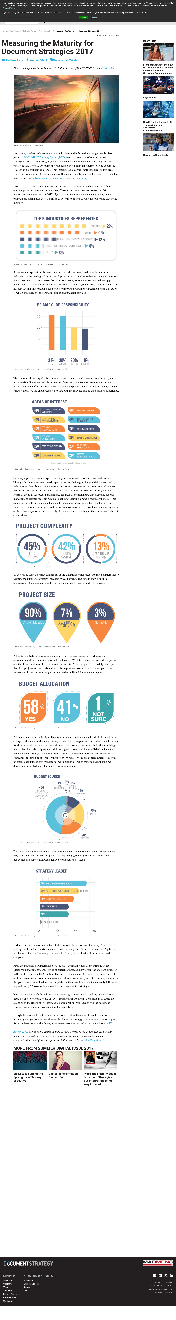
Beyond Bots (150, 97)
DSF (111, 1023)
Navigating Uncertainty (155, 155)
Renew (27, 1287)
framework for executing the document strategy (61, 178)
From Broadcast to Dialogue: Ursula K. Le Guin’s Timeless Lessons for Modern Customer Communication (158, 68)
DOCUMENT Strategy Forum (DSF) (44, 157)
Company (9, 1275)
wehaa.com (167, 1293)
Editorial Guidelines (11, 1294)
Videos (6, 1287)
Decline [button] (94, 17)
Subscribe (28, 1280)
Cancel (27, 1290)
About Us (7, 1290)
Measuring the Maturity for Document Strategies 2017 (48, 47)
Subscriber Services (38, 1275)
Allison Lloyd (16, 60)
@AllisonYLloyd (38, 60)
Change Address (31, 1284)
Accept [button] (83, 17)
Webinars (7, 1284)
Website (73, 60)
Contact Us (8, 1301)
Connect (58, 60)
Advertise (7, 1280)
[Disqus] (66, 1132)
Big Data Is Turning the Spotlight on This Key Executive (28, 1077)
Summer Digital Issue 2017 (66, 1048)
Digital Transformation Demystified (63, 1075)
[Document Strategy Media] (28, 1263)
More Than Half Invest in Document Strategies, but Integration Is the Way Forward (100, 1079)
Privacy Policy (8, 7)
